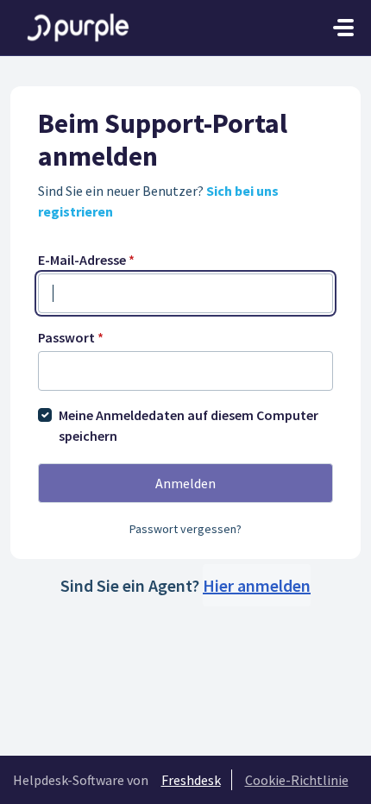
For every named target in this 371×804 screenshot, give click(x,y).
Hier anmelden (257, 585)
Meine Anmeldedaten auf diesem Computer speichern (188, 425)
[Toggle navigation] (343, 27)
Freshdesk (191, 779)
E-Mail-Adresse (86, 259)
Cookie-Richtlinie (297, 779)
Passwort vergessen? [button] (185, 529)
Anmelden (185, 483)
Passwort (71, 337)
